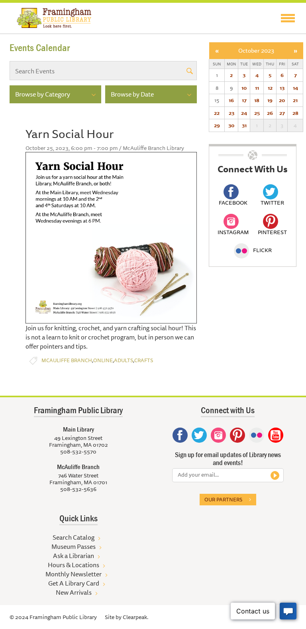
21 (295, 100)
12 (270, 88)
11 (257, 88)
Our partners (223, 499)
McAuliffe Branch (66, 360)
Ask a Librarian (73, 555)
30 (231, 125)
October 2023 (256, 50)
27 (282, 113)
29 (217, 125)
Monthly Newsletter (73, 574)
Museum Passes (73, 546)
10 (244, 88)
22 (217, 113)
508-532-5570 (78, 451)
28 (295, 113)
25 (257, 113)
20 (282, 100)
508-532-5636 (78, 489)
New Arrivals (74, 592)
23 (231, 113)
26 (270, 113)
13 (282, 88)
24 (244, 113)
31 (244, 125)
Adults (123, 360)
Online (103, 360)
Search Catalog (73, 537)
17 (244, 100)
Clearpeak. (135, 617)
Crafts (143, 360)
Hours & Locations (73, 564)
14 (295, 88)
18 (256, 100)
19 (270, 100)
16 (231, 100)
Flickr (262, 250)
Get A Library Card (73, 583)
